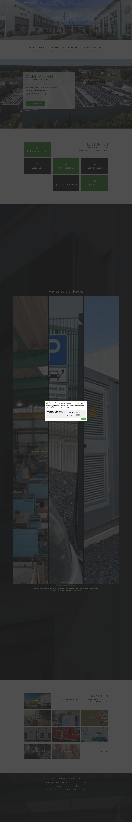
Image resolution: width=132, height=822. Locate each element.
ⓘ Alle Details (69, 415)
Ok (83, 418)
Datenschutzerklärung (67, 403)
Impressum (61, 403)
